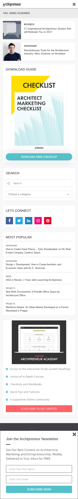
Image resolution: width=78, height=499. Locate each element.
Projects (10, 288)
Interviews (11, 245)
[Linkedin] (28, 220)
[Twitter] (19, 220)
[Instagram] (38, 220)
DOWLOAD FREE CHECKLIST (39, 157)
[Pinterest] (47, 220)
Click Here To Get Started (39, 409)
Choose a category (19, 194)
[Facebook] (9, 220)
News (8, 276)
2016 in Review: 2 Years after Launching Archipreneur (34, 280)
